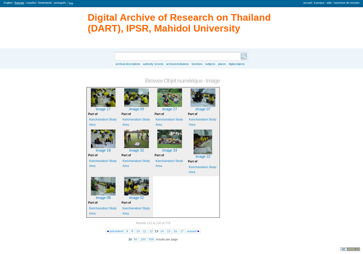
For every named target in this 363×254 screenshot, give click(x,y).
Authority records (153, 63)
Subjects (210, 63)
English (8, 2)
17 (182, 231)
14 (162, 231)
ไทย (70, 3)
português (60, 2)
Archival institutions (177, 63)
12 (151, 231)
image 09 (136, 109)
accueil (307, 2)
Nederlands (45, 2)
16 (175, 231)
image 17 (103, 109)
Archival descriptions (128, 63)
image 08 (103, 198)
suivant (192, 231)
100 (143, 239)
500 (151, 239)
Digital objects (237, 63)
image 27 (169, 109)
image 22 (203, 156)
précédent (116, 231)
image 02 (136, 198)
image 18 (103, 150)
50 (135, 239)
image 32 (136, 150)
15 (168, 231)
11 (144, 231)
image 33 (169, 150)
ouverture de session (346, 2)
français (19, 2)
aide (329, 2)
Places (222, 63)
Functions (197, 63)
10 (138, 231)
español (31, 2)
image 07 (203, 109)
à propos (319, 2)
